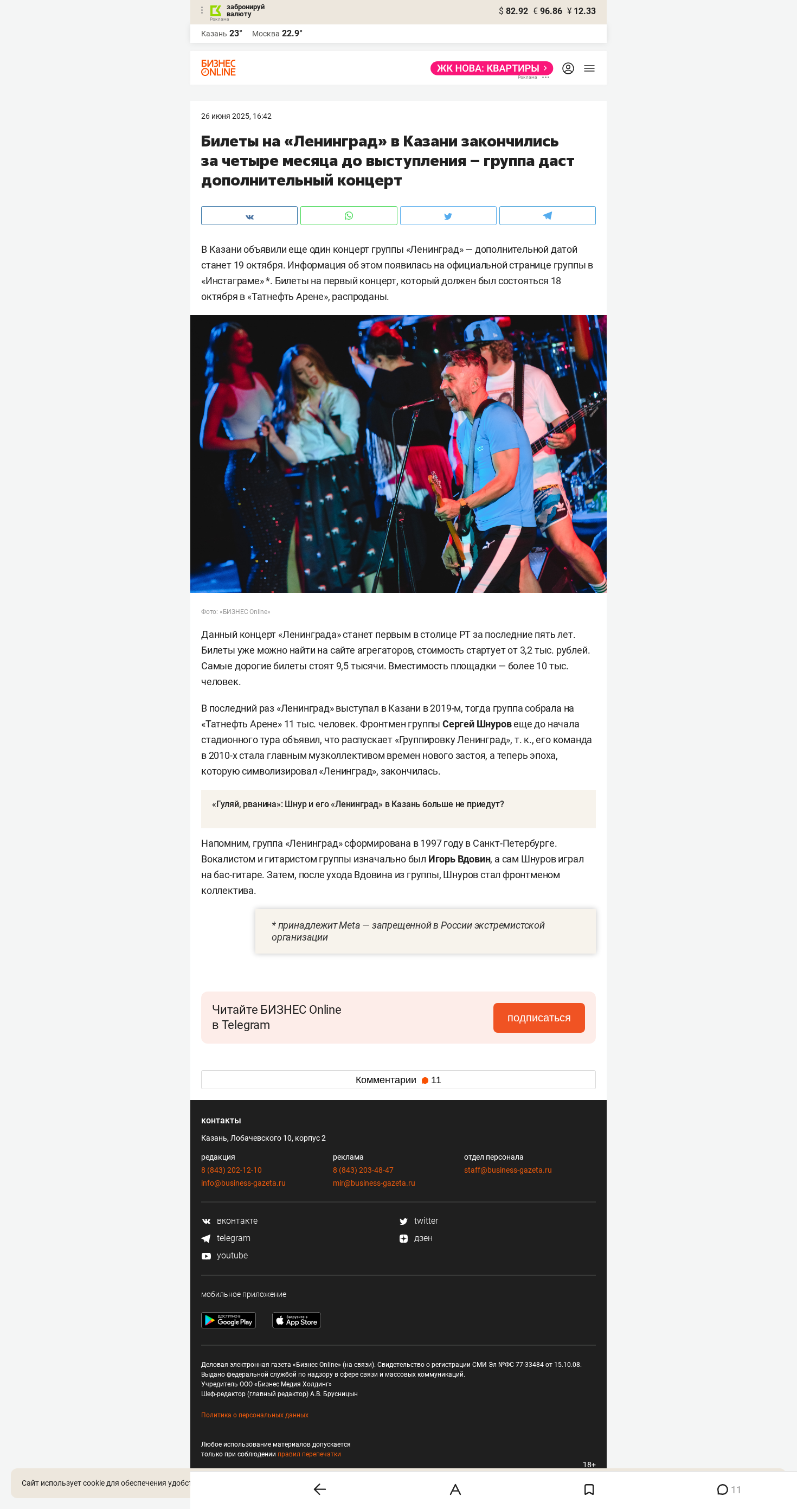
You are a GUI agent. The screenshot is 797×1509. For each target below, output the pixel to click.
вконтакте (236, 1221)
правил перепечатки (309, 1454)
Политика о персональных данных (254, 1415)
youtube (231, 1255)
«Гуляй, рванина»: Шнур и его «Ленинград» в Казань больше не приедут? (358, 804)
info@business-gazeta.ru (243, 1183)
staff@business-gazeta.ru (508, 1170)
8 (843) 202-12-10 (231, 1170)
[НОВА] (489, 68)
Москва (266, 33)
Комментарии (398, 1080)
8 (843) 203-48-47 (363, 1170)
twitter (425, 1221)
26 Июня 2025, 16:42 (236, 116)
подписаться (539, 1018)
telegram (232, 1238)
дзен (422, 1238)
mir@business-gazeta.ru (374, 1183)
